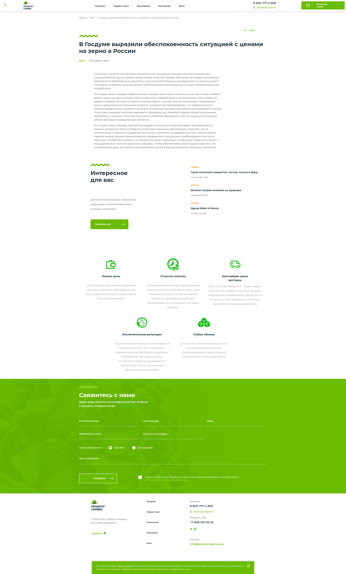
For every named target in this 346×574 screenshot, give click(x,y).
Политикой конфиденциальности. (168, 480)
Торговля (119, 447)
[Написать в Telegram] (191, 529)
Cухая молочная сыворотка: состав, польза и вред (224, 172)
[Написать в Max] (195, 529)
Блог (182, 6)
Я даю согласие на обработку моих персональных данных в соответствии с (191, 479)
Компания (143, 6)
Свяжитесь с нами (321, 5)
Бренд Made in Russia (205, 208)
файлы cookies (125, 566)
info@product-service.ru (207, 544)
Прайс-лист (121, 6)
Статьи (195, 167)
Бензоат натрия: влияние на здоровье (216, 190)
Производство (145, 447)
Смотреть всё (103, 224)
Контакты (164, 6)
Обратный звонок (266, 7)
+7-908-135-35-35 (201, 522)
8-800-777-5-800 (264, 3)
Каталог (100, 6)
